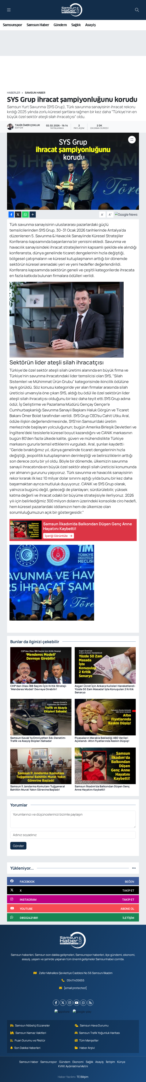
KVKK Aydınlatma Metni (73, 1066)
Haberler (13, 92)
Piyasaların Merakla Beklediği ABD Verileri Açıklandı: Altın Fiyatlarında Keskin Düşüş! (102, 739)
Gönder (18, 846)
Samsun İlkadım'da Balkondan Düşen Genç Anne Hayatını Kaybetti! (102, 787)
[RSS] (90, 1003)
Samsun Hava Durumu (94, 1025)
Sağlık (76, 25)
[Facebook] (56, 1003)
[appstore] (62, 1011)
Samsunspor (12, 25)
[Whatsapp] (83, 1003)
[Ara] (137, 10)
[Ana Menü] (9, 10)
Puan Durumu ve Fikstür (30, 1040)
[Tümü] (134, 868)
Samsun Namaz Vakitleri (30, 1033)
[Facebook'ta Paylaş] (11, 214)
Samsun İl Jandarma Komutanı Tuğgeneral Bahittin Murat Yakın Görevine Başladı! (37, 787)
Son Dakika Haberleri (27, 1048)
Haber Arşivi (87, 1048)
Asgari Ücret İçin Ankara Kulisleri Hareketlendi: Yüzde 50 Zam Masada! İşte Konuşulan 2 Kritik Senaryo (105, 689)
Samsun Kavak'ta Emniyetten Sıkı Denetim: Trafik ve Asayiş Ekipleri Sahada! (38, 739)
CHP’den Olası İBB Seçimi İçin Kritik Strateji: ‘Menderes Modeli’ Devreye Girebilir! (38, 687)
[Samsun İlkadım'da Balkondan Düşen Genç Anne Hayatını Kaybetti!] (105, 765)
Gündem (60, 25)
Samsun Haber (38, 25)
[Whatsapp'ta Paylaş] (25, 214)
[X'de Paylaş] (18, 214)
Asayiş (90, 25)
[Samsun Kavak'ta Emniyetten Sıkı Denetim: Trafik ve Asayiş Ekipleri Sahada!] (40, 717)
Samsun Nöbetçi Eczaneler (32, 1025)
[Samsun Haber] (72, 10)
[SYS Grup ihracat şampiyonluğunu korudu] (73, 171)
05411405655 (75, 980)
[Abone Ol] (126, 214)
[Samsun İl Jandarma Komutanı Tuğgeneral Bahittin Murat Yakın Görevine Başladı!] (40, 765)
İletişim (110, 1062)
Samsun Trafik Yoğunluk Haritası (99, 1033)
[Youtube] (76, 1003)
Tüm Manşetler (88, 1040)
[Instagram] (70, 1003)
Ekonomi (77, 1062)
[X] (63, 1003)
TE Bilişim (82, 1077)
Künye (121, 1062)
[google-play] (82, 1011)
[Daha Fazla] (32, 214)
